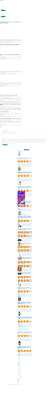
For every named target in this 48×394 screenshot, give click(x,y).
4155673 (18, 293)
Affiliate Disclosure (20, 365)
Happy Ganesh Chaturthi (3, 19)
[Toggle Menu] (3, 10)
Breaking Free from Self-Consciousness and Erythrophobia (24, 215)
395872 (18, 323)
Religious (19, 358)
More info (24, 254)
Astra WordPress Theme (18, 384)
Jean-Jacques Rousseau (21, 217)
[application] (3, 15)
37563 (18, 163)
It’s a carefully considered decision (3, 42)
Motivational (20, 295)
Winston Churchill (20, 211)
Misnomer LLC (4, 86)
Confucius (19, 210)
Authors (1, 3)
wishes (19, 302)
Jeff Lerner (19, 42)
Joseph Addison (20, 325)
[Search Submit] (25, 149)
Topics (3, 11)
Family (19, 289)
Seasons (19, 299)
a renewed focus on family (8, 82)
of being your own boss (8, 101)
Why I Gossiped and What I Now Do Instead (22, 327)
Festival (19, 290)
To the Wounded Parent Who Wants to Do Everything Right (24, 214)
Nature (19, 296)
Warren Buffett (20, 221)
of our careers (18, 39)
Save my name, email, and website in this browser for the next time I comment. (10, 143)
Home (19, 316)
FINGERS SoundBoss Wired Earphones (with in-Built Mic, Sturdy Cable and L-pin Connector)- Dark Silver (24, 158)
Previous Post (1, 126)
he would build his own (17, 85)
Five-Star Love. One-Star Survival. (22, 326)
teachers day (20, 301)
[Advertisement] (11, 27)
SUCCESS (1, 125)
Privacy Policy (20, 318)
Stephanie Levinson (16, 42)
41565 (18, 234)
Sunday (19, 300)
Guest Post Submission (21, 315)
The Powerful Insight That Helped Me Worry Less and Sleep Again (24, 216)
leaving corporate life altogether (6, 41)
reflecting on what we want (14, 39)
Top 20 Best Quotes (2, 13)
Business (19, 288)
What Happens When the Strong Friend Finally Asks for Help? (24, 220)
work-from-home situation (15, 40)
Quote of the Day (2, 5)
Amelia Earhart (20, 209)
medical (19, 294)
